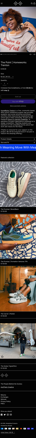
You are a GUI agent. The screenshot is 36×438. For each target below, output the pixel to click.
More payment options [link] (18, 106)
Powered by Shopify (6, 425)
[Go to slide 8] (11, 54)
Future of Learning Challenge (18, 119)
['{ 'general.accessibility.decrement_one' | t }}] (1, 83)
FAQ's (3, 403)
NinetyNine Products (11, 423)
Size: (2, 74)
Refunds (3, 399)
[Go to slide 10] (14, 54)
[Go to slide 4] (5, 54)
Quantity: (4, 80)
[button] (32, 3)
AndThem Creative (7, 387)
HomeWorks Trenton (8, 110)
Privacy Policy (6, 401)
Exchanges (4, 397)
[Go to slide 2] (2, 54)
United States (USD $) (7, 432)
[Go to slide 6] (8, 54)
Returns (3, 395)
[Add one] (7, 83)
